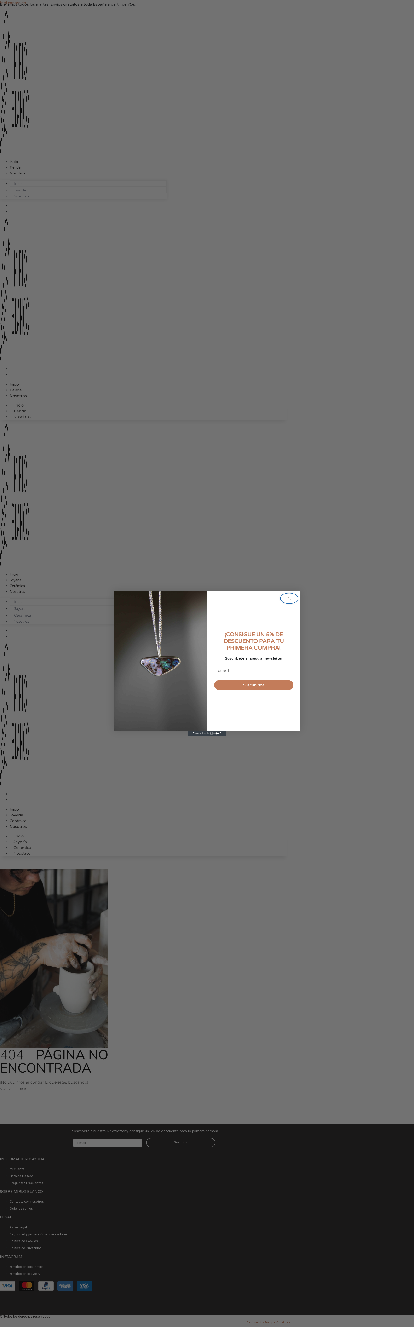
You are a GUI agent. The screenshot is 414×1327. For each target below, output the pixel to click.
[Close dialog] (289, 598)
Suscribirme (253, 685)
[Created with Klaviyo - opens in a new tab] (207, 733)
